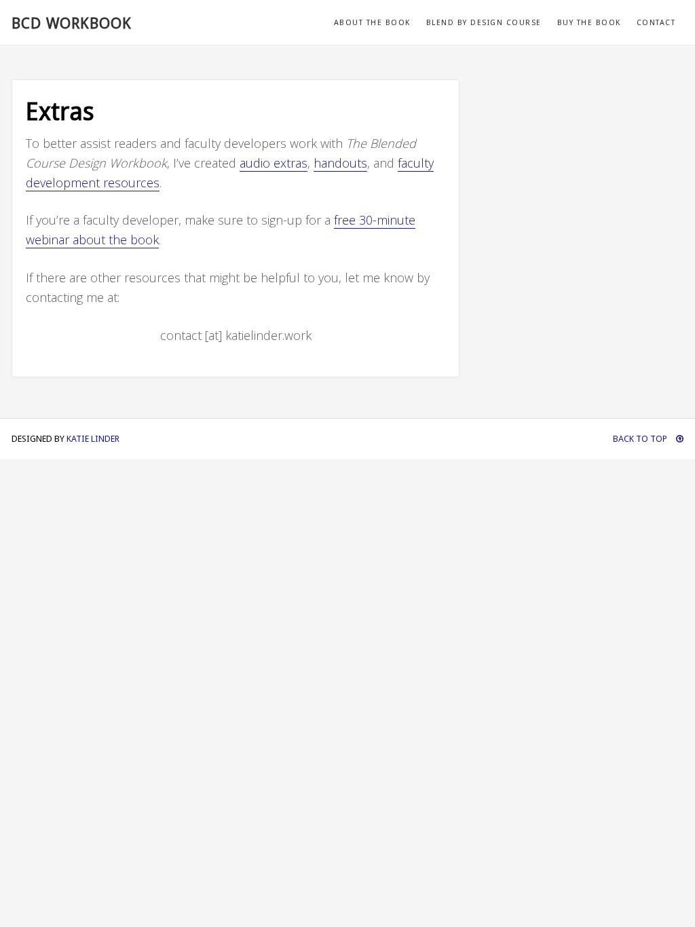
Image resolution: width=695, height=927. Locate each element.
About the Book (372, 22)
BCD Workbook (72, 23)
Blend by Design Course (484, 22)
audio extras (273, 163)
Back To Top (641, 439)
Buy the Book (589, 22)
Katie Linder (93, 439)
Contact (656, 22)
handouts (340, 163)
